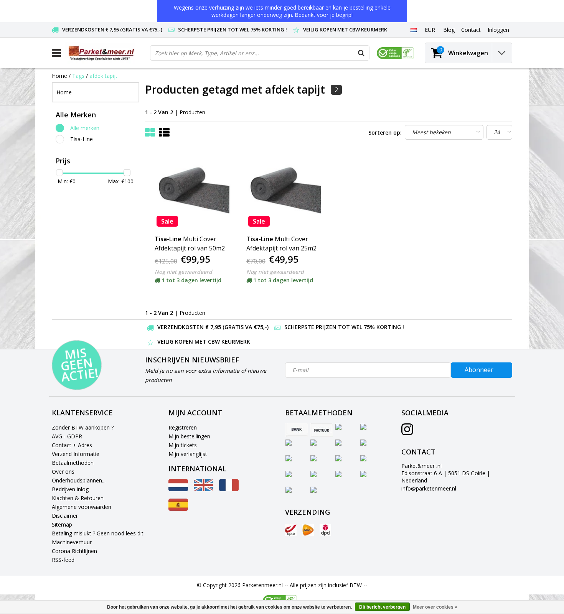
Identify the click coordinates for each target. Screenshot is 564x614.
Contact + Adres (72, 445)
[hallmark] (395, 53)
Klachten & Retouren (78, 498)
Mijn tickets (182, 445)
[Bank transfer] (296, 430)
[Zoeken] (361, 53)
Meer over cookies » (435, 607)
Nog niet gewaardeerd (183, 271)
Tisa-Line (81, 139)
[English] (203, 489)
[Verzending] (291, 530)
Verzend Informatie (75, 454)
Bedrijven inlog (70, 489)
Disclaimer (65, 515)
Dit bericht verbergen (382, 607)
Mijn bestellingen (189, 436)
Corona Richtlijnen (74, 551)
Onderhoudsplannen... (79, 480)
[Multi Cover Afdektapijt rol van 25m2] (282, 190)
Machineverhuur (72, 542)
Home (59, 75)
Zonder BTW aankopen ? (83, 427)
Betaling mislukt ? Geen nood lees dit (97, 533)
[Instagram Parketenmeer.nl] (407, 432)
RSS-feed (63, 559)
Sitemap (62, 524)
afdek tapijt (103, 75)
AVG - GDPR (67, 436)
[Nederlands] (413, 29)
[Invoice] (321, 430)
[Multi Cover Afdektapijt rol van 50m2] (191, 190)
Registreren (182, 427)
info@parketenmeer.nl (428, 488)
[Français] (229, 489)
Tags (78, 75)
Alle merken (84, 128)
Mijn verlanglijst (187, 454)
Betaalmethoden (73, 462)
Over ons (63, 471)
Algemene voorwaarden (81, 506)
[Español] (178, 508)
